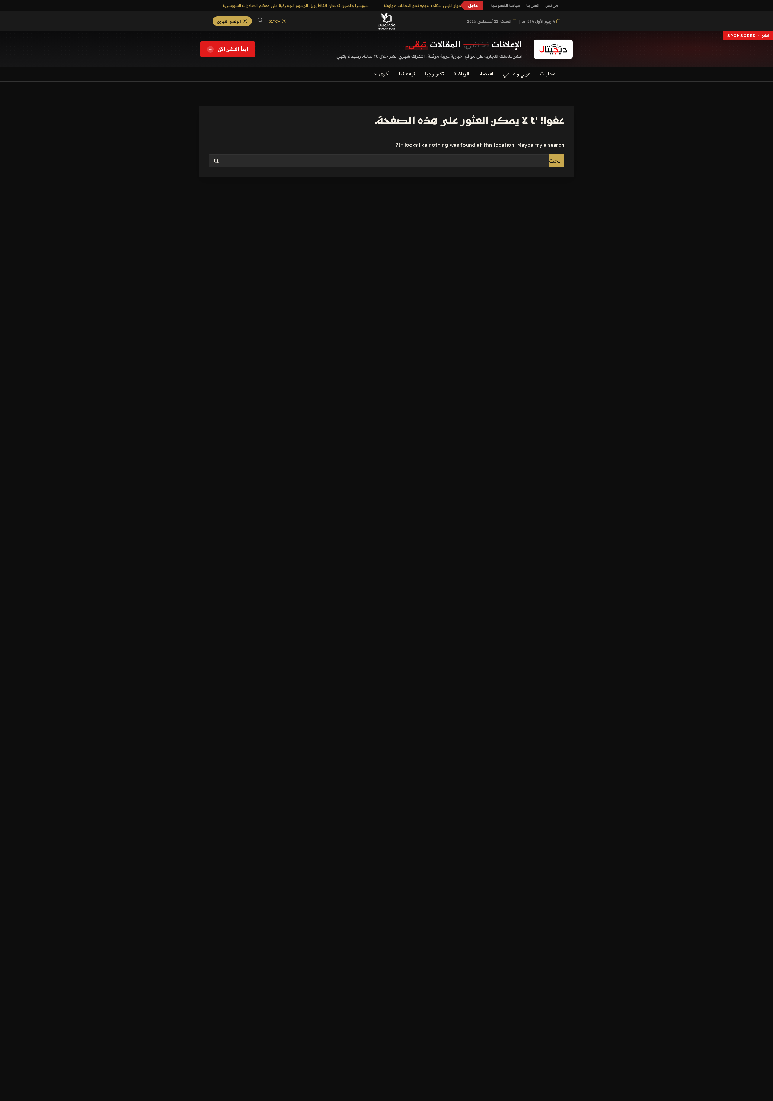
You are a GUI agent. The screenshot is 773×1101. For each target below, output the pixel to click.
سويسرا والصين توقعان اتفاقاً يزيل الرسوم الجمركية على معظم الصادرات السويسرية (304, 5)
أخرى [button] (384, 74)
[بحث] (260, 21)
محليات (548, 74)
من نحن (551, 5)
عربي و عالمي (516, 74)
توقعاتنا (407, 74)
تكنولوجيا (434, 74)
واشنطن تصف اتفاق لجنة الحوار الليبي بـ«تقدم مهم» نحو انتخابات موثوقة (454, 5)
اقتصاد (486, 74)
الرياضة (461, 74)
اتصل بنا (532, 5)
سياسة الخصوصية (505, 5)
